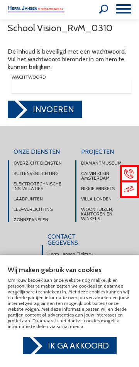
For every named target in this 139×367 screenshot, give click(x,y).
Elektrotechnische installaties (37, 186)
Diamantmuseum (101, 163)
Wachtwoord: (29, 77)
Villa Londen (96, 199)
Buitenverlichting (36, 173)
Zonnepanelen (31, 219)
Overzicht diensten (38, 163)
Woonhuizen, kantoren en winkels (97, 214)
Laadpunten (28, 199)
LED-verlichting (33, 209)
